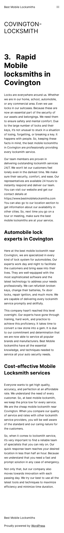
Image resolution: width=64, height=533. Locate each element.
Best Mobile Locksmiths (19, 7)
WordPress (38, 525)
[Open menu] (58, 7)
